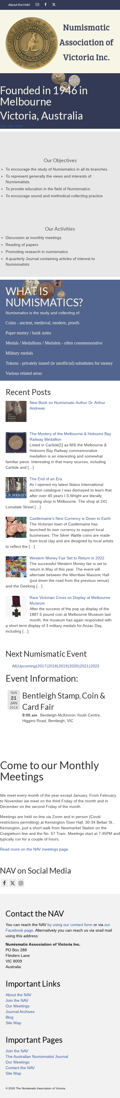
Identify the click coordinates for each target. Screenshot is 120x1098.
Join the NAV (17, 1000)
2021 (84, 666)
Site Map (13, 1023)
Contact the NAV (20, 1067)
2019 (63, 666)
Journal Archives (20, 1011)
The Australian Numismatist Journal (37, 1056)
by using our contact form (69, 924)
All (14, 666)
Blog (9, 1017)
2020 (73, 666)
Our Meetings (18, 1006)
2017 (41, 666)
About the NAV (18, 995)
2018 (52, 666)
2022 (94, 666)
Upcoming (27, 666)
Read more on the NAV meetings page (34, 849)
